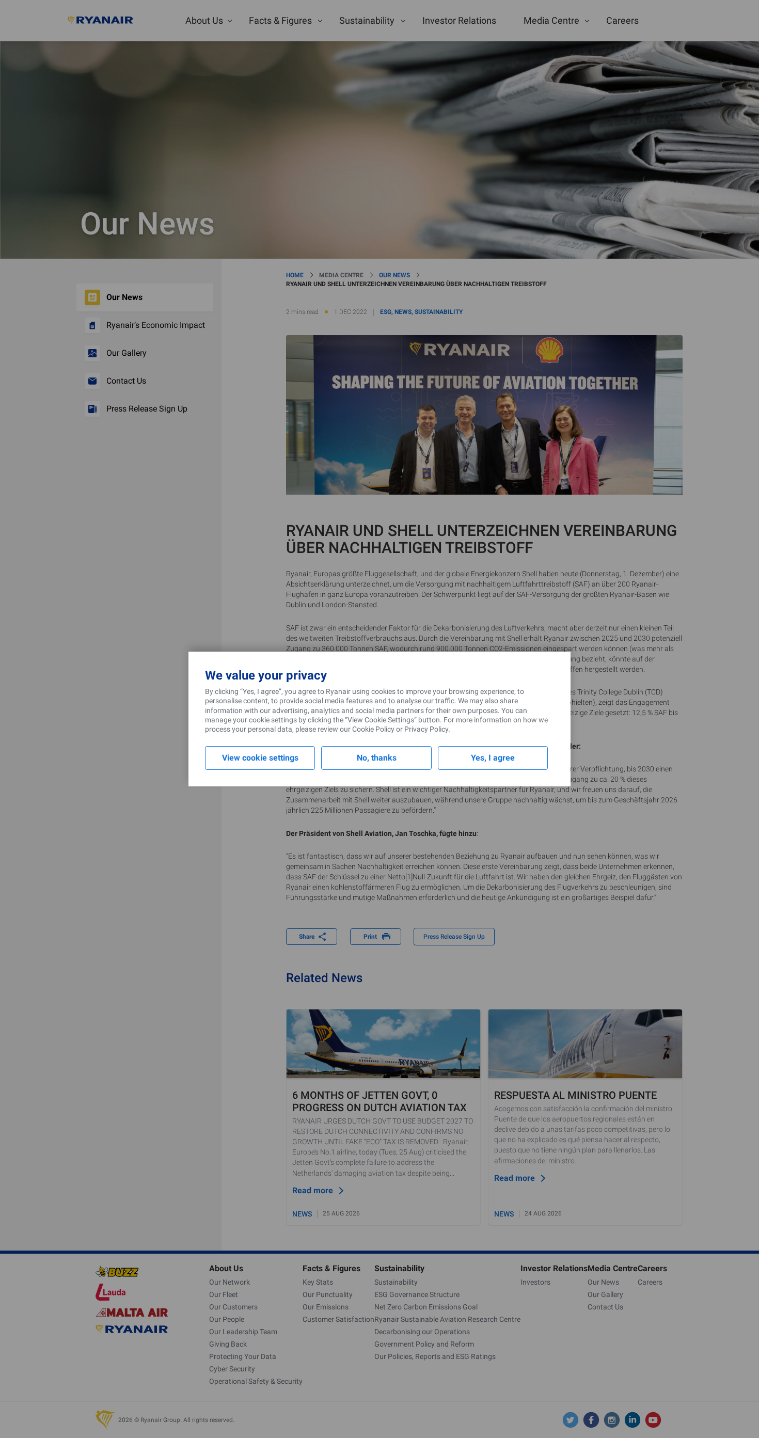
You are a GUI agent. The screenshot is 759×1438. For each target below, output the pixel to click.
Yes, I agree (493, 758)
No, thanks (377, 758)
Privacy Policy (426, 729)
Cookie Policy (373, 729)
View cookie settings (260, 758)
